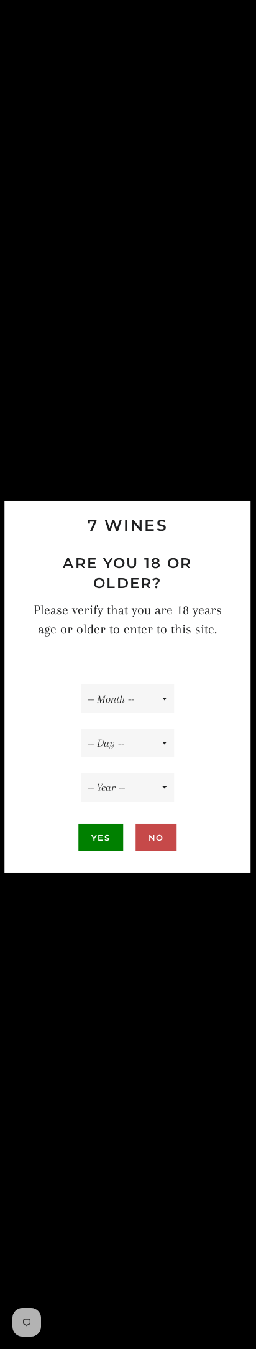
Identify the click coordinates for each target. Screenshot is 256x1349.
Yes (100, 838)
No (156, 838)
